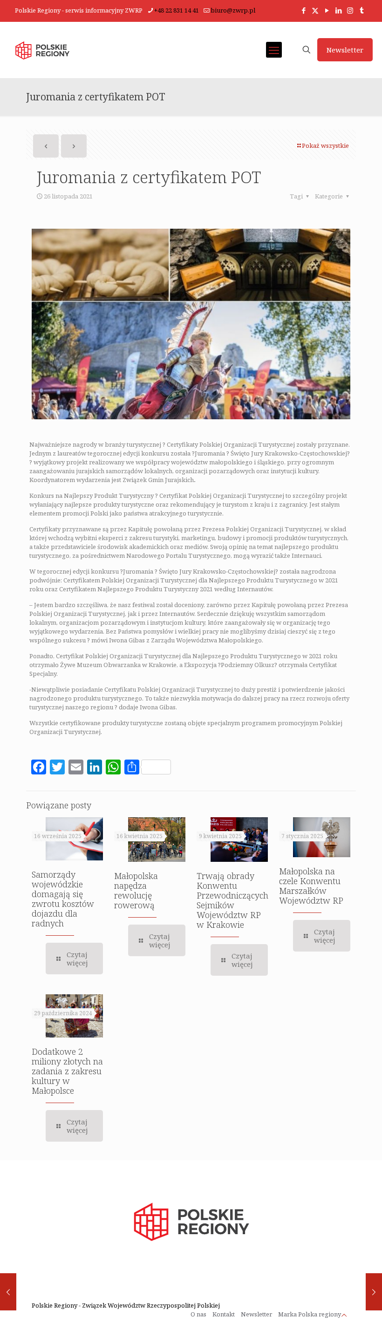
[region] (121, 1256)
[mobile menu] (274, 50)
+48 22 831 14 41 (176, 10)
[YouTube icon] (326, 10)
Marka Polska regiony (309, 1314)
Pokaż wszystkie (325, 145)
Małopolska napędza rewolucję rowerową (136, 890)
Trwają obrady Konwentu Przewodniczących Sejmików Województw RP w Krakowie (232, 900)
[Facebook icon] (303, 10)
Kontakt (223, 1314)
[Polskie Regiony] (42, 50)
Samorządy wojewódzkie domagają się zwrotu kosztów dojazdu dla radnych (63, 899)
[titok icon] (361, 10)
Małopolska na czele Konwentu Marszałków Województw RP (311, 886)
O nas (198, 1314)
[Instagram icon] (350, 10)
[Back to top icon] (344, 1315)
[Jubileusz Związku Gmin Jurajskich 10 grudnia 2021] (374, 1291)
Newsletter (345, 49)
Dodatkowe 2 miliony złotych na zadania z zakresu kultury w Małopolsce (67, 1071)
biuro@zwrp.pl (233, 10)
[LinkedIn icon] (338, 10)
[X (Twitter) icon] (315, 10)
